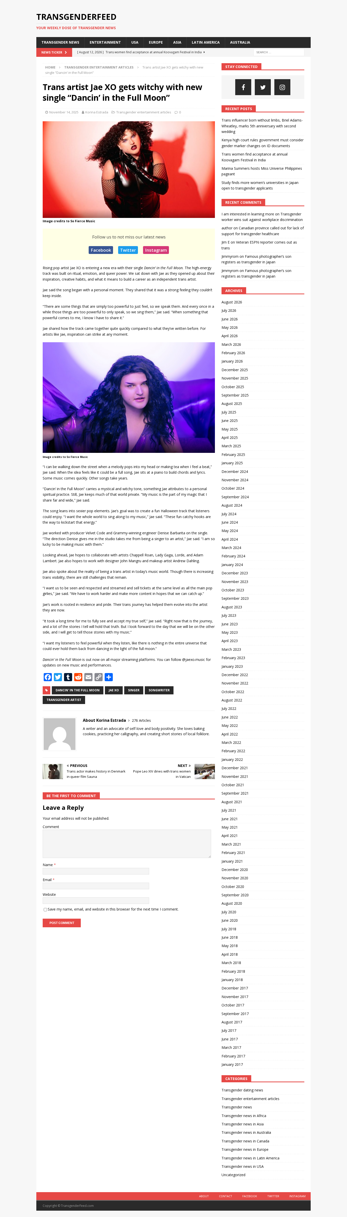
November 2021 (235, 776)
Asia (177, 42)
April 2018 (230, 954)
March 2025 (231, 445)
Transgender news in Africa (244, 1115)
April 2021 (230, 835)
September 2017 (235, 1013)
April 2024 (230, 539)
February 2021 (233, 852)
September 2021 (235, 793)
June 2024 (230, 522)
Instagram (156, 250)
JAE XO (114, 690)
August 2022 (232, 700)
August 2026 (232, 302)
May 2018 (230, 945)
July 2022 (229, 708)
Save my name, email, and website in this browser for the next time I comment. (113, 909)
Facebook (101, 250)
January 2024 (232, 564)
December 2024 (235, 471)
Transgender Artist (63, 700)
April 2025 (230, 437)
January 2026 (232, 361)
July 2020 (229, 912)
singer (133, 690)
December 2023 (235, 573)
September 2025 (235, 395)
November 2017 (235, 996)
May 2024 (230, 530)
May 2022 (230, 725)
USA (134, 42)
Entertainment (105, 42)
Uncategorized (233, 1174)
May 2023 (230, 632)
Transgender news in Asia (243, 1124)
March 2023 (231, 649)
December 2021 (235, 767)
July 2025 (229, 412)
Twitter (128, 250)
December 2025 (235, 369)
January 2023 (232, 666)
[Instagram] (282, 87)
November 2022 (235, 683)
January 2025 (232, 462)
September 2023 (235, 598)
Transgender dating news (242, 1090)
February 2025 (233, 454)
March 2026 (231, 344)
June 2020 (230, 920)
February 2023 (233, 657)
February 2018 (233, 971)
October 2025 (233, 386)
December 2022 (235, 674)
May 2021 (230, 827)
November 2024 (235, 479)
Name (48, 864)
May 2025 (230, 429)
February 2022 (233, 750)
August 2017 (232, 1022)
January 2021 (232, 861)
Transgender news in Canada (245, 1141)
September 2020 (235, 895)
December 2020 (235, 869)
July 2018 (229, 929)
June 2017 (230, 1039)
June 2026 (230, 319)
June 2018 (230, 937)
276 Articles (141, 720)
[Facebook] (243, 87)
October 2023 (233, 590)
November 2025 (235, 378)
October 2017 (233, 1005)
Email (48, 879)
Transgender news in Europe (245, 1149)
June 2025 (230, 420)
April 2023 (230, 640)
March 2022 (231, 742)
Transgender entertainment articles (143, 112)
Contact (225, 1196)
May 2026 (230, 327)
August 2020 (232, 903)
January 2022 (232, 759)
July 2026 (229, 310)
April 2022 (230, 734)
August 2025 (232, 403)
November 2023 (235, 581)
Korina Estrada (96, 112)
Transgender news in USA (243, 1166)
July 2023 (229, 615)
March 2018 (231, 962)
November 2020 (235, 878)
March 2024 (231, 547)
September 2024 (235, 496)
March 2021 (231, 844)
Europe (156, 42)
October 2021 (233, 784)
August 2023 (232, 607)
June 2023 (230, 624)
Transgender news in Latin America (250, 1158)
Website (49, 894)
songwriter (159, 690)
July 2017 (229, 1030)
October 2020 (233, 886)
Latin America (206, 42)
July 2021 (229, 810)
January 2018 (232, 979)
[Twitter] (263, 87)
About (204, 1196)
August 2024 (232, 505)
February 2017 (233, 1056)
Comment (51, 826)
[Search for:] (279, 51)
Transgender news (60, 42)
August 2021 (232, 801)
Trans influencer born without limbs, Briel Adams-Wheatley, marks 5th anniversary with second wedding (262, 126)
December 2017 (235, 988)
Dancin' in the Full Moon (78, 690)
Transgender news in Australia (246, 1132)
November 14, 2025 (63, 112)
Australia (240, 42)
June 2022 (230, 717)
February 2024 (233, 556)
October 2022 (233, 691)
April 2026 (230, 335)
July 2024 (229, 513)
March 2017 (231, 1047)
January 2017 (232, 1064)
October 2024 (233, 488)
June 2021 (230, 818)
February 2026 (233, 352)
